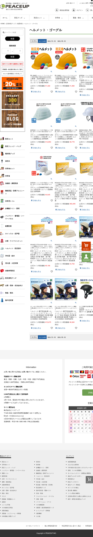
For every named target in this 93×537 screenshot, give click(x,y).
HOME (3, 23)
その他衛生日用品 (7, 507)
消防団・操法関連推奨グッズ (45, 507)
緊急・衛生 (77, 17)
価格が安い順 (52, 41)
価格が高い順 (62, 41)
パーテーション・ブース (43, 502)
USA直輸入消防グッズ (9, 516)
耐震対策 (8, 226)
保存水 (7, 161)
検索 (12, 38)
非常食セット (10, 168)
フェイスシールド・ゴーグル (45, 496)
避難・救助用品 (6, 482)
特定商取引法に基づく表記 (71, 526)
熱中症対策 (9, 300)
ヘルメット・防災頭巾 (13, 248)
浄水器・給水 (10, 256)
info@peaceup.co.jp (16, 416)
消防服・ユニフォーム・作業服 (11, 513)
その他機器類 (40, 505)
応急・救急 (39, 493)
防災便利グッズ (10, 278)
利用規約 (88, 526)
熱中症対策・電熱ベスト (43, 490)
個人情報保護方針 (51, 526)
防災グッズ (18, 17)
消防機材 (39, 513)
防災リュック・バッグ (13, 146)
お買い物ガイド (70, 3)
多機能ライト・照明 (12, 208)
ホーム (5, 17)
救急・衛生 (9, 293)
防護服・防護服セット (8, 499)
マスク (4, 496)
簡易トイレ (5, 473)
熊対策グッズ (10, 153)
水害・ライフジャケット (14, 241)
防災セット (38, 17)
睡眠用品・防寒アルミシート (14, 192)
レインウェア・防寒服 (43, 510)
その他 (38, 516)
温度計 (4, 502)
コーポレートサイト (33, 526)
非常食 (57, 17)
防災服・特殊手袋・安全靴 (44, 485)
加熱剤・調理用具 (11, 183)
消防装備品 (5, 510)
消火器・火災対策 (11, 263)
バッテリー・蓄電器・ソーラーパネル (14, 217)
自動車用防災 (10, 270)
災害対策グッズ (11, 23)
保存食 (38, 464)
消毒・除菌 (39, 499)
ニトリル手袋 (6, 505)
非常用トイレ (10, 201)
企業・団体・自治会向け (14, 285)
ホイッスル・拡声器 (12, 233)
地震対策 (20, 23)
